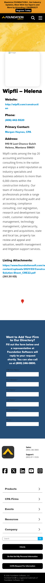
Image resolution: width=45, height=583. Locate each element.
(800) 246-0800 (25, 363)
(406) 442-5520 (14, 120)
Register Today (23, 10)
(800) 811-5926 (32, 457)
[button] (33, 18)
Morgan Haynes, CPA (18, 132)
